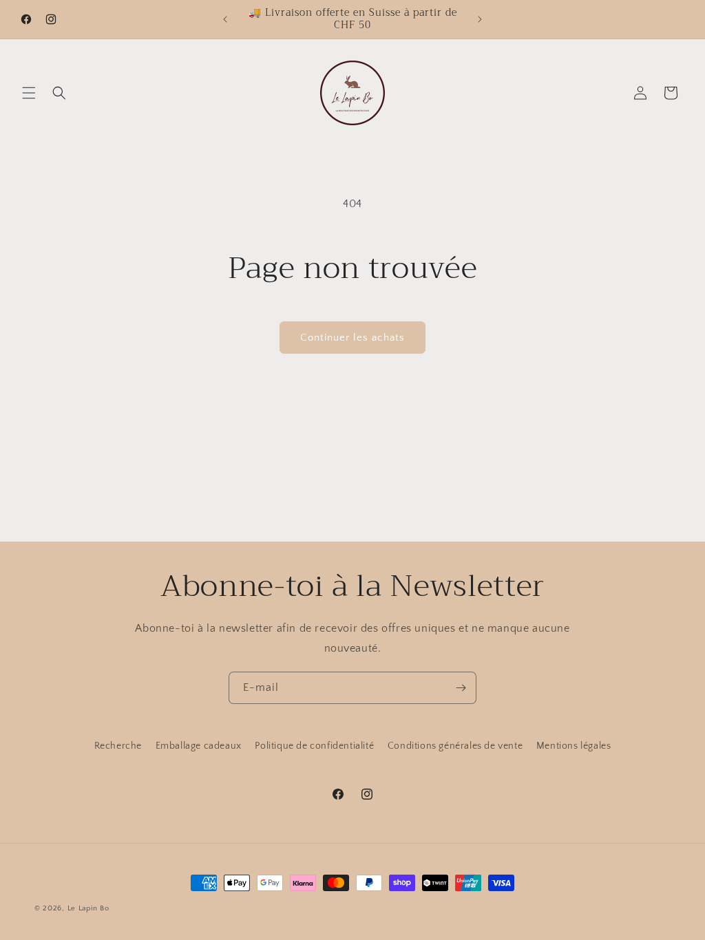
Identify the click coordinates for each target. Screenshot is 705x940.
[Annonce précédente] (225, 19)
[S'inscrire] (460, 688)
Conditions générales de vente (455, 745)
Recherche (118, 745)
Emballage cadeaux (199, 745)
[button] (29, 93)
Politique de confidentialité (314, 745)
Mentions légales (573, 745)
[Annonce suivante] (480, 19)
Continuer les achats (352, 337)
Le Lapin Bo (88, 908)
